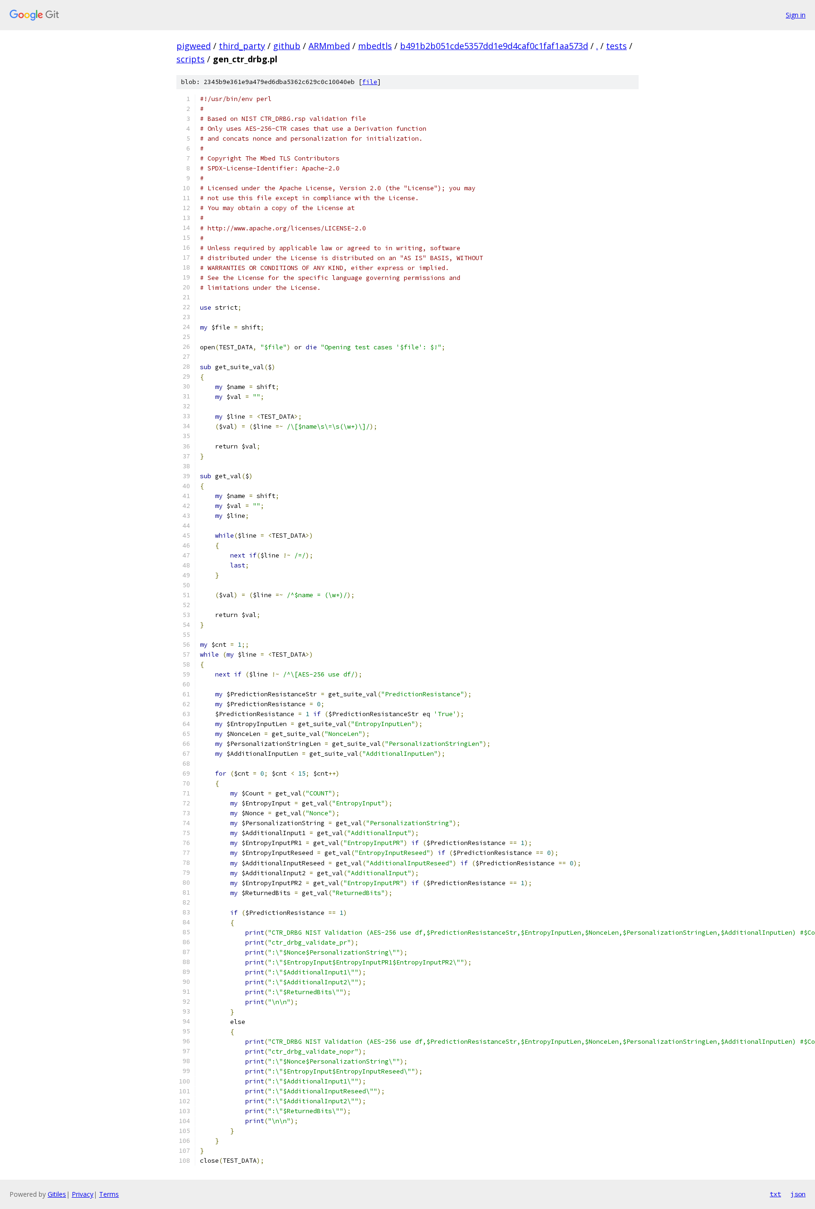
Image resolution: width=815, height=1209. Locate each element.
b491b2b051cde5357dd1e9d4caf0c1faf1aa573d (494, 45)
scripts (190, 59)
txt (775, 1194)
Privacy (82, 1194)
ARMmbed (329, 45)
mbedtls (375, 45)
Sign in (796, 14)
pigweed (193, 45)
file (369, 82)
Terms (109, 1194)
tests (616, 45)
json (798, 1194)
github (286, 45)
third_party (242, 45)
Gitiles (57, 1194)
